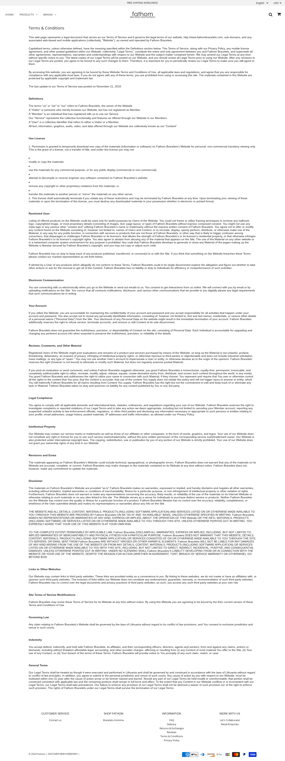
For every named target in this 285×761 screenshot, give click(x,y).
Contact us (55, 720)
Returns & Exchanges (172, 728)
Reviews (171, 732)
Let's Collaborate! (230, 720)
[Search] (270, 15)
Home (9, 14)
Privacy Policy (172, 740)
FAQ (171, 720)
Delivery (171, 724)
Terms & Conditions (171, 736)
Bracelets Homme (113, 720)
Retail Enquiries (230, 724)
